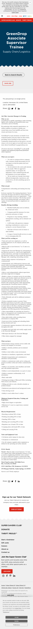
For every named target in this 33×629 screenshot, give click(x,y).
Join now (7, 571)
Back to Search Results (13, 75)
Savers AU (15, 587)
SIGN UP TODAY (16, 509)
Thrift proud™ (9, 533)
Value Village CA (20, 585)
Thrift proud (27, 20)
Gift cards (5, 543)
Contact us (5, 552)
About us (4, 549)
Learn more (15, 12)
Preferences (16, 625)
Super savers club (8, 20)
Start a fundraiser (7, 540)
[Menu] (2, 16)
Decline (17, 621)
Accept (16, 617)
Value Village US (10, 585)
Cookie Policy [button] (18, 608)
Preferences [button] (6, 612)
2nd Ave (21, 587)
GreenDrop (28, 587)
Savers (3, 585)
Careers (4, 546)
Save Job (7, 83)
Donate (18, 20)
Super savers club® (11, 525)
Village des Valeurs (6, 587)
